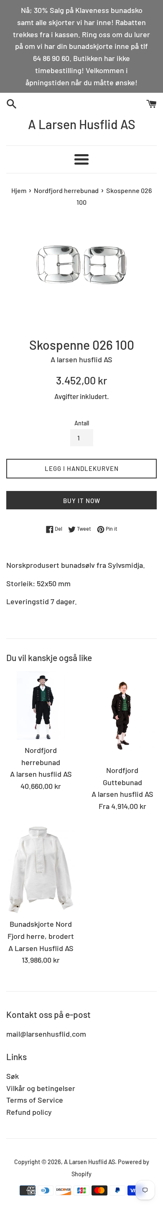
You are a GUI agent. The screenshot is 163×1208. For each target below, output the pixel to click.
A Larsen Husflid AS (81, 124)
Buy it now (81, 500)
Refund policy (29, 1111)
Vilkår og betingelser (40, 1088)
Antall (81, 423)
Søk (12, 1076)
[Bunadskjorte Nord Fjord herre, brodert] (40, 869)
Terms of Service (34, 1099)
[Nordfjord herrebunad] (40, 705)
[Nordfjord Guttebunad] (122, 715)
